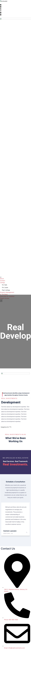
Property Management (7, 292)
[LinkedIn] (0, 13)
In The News (4, 294)
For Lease (5, 287)
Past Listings (6, 290)
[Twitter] (0, 15)
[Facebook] (0, 5)
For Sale (4, 285)
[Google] (0, 9)
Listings (2, 282)
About (2, 278)
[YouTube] (0, 7)
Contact (2, 280)
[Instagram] (0, 11)
